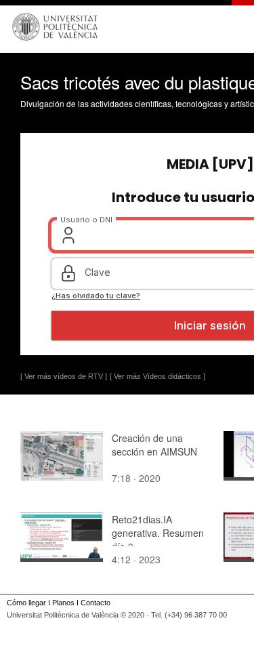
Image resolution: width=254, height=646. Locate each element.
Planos (63, 603)
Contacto (95, 603)
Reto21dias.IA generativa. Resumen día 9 (158, 532)
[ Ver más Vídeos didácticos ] (157, 376)
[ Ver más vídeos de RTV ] (63, 376)
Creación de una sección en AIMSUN (154, 444)
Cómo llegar (26, 603)
